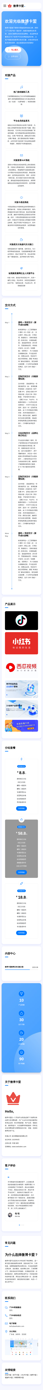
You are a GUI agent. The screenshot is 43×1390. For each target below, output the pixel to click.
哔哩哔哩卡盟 (19, 1377)
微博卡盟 (18, 6)
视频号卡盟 (9, 1377)
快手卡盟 (16, 1375)
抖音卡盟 (8, 1375)
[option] (21, 1197)
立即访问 (14, 56)
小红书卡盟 (25, 1375)
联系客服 (21, 808)
